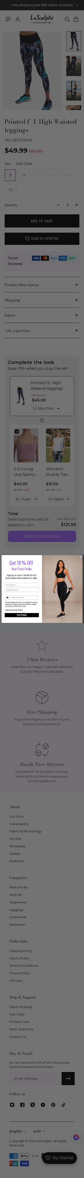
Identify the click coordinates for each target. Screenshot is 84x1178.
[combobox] (8, 597)
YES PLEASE (22, 615)
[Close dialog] (81, 557)
